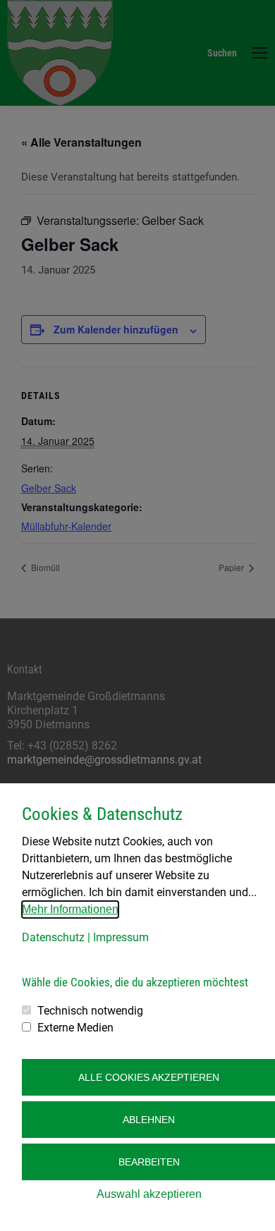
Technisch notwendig (90, 1010)
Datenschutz (53, 937)
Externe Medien (75, 1027)
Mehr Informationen (70, 909)
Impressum (121, 937)
